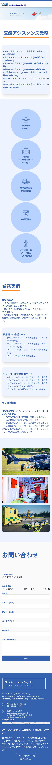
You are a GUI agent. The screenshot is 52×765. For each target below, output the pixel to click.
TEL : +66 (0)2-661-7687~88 (16, 704)
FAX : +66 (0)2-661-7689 (15, 706)
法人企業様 (9, 588)
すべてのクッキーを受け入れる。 (26, 757)
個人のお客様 (29, 588)
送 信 (26, 658)
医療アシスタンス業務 (13, 577)
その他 (47, 588)
